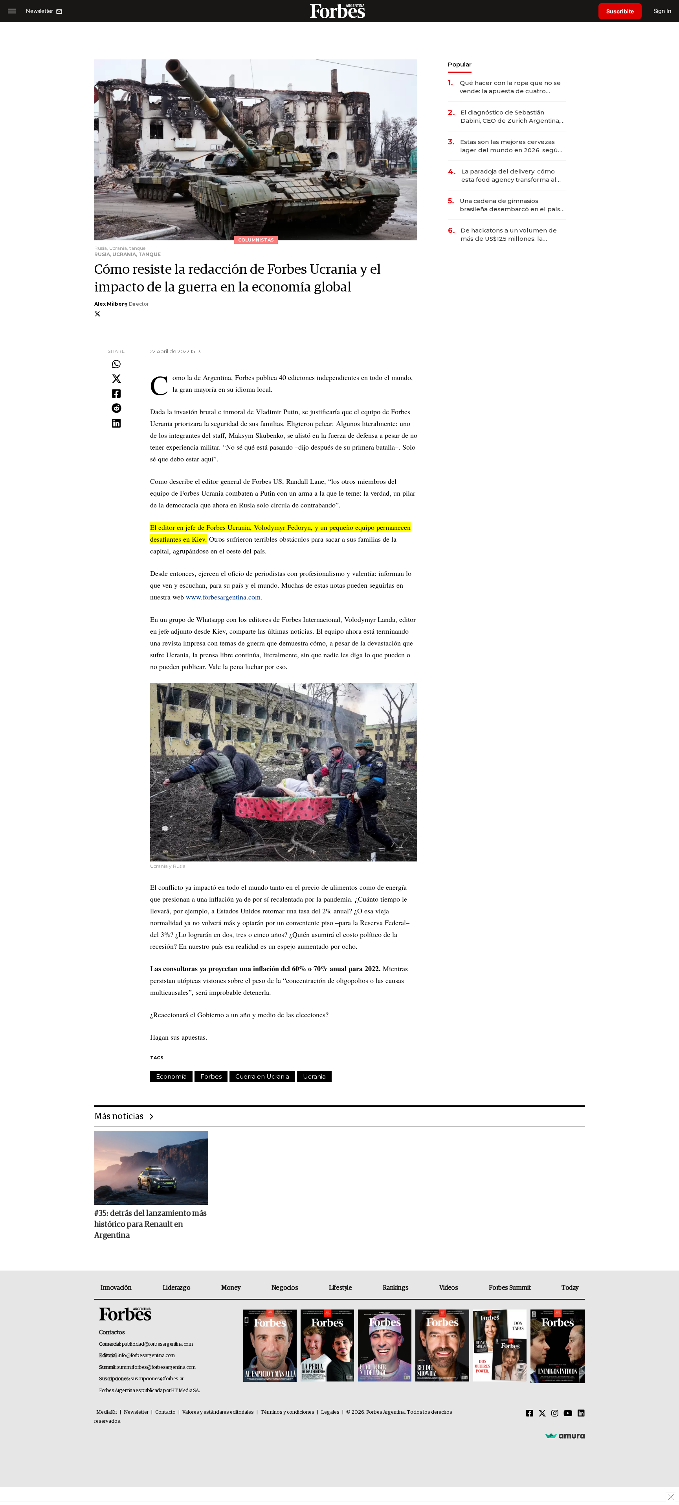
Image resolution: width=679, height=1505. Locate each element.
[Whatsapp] (116, 364)
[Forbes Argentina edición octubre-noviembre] (500, 1346)
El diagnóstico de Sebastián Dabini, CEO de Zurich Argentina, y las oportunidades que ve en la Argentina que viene (513, 117)
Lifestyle (340, 1288)
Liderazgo (176, 1288)
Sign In (662, 10)
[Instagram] (554, 1414)
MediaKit (106, 1412)
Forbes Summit (509, 1288)
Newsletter (136, 1412)
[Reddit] (116, 408)
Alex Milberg (111, 304)
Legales (330, 1412)
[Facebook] (116, 394)
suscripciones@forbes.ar (157, 1378)
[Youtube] (568, 1414)
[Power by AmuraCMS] (565, 1435)
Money (230, 1288)
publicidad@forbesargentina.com (157, 1344)
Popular (460, 64)
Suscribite (620, 11)
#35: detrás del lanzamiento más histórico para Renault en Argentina (150, 1224)
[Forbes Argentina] (339, 11)
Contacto (165, 1412)
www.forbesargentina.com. (224, 596)
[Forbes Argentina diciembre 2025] (442, 1346)
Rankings (395, 1288)
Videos (448, 1288)
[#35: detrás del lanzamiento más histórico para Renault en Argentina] (151, 1168)
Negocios (285, 1288)
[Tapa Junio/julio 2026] (270, 1346)
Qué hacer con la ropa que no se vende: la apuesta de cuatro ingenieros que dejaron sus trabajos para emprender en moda (510, 87)
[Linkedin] (116, 423)
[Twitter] (116, 379)
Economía (171, 1076)
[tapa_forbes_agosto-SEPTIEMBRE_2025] (557, 1346)
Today (570, 1288)
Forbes (211, 1076)
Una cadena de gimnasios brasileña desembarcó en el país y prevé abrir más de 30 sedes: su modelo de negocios (512, 205)
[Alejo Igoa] (384, 1346)
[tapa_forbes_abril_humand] (327, 1346)
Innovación (116, 1288)
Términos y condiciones (287, 1412)
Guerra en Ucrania (262, 1076)
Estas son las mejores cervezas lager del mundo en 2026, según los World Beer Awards (511, 146)
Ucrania (314, 1076)
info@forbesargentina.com (146, 1355)
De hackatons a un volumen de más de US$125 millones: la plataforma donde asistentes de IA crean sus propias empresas (510, 235)
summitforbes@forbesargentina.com (156, 1367)
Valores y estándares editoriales (218, 1412)
